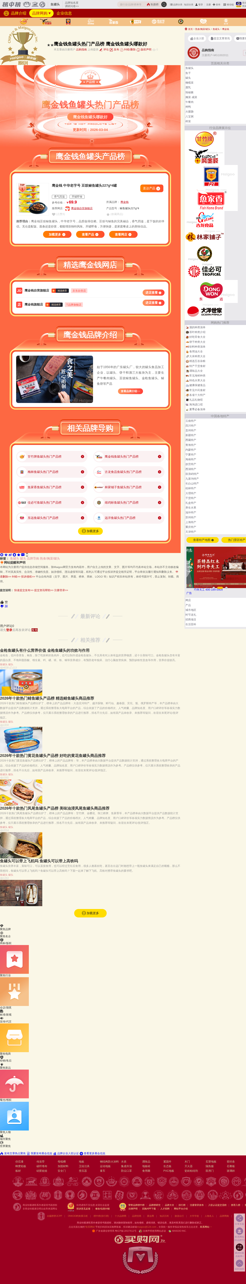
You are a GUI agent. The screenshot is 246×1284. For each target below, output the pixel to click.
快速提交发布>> (23, 590)
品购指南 (81, 49)
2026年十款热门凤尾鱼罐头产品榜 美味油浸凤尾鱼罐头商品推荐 (55, 808)
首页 (190, 29)
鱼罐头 (14, 558)
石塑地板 (211, 1161)
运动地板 (105, 1166)
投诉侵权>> (28, 576)
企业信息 (64, 13)
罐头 (23, 558)
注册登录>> (61, 590)
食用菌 (146, 1170)
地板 (81, 1161)
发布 (218, 4)
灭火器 (188, 1166)
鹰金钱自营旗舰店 (82, 208)
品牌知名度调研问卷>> (72, 4)
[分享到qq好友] (14, 554)
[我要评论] (23, 554)
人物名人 (209, 1216)
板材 (18, 1170)
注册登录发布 (197, 1205)
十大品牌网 (120, 1216)
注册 (208, 4)
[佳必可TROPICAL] (204, 271)
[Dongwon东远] (211, 291)
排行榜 (182, 1205)
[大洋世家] (204, 311)
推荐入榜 (235, 1205)
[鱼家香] (211, 199)
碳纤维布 (42, 1166)
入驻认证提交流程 (217, 1205)
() (60, 214)
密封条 (231, 1161)
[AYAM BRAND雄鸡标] (204, 253)
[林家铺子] (204, 236)
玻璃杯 (231, 1170)
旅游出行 (179, 1216)
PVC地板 (168, 1170)
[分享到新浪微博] (10, 554)
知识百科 (164, 1216)
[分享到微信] (1, 554)
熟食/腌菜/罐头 (50, 558)
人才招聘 (165, 1208)
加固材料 (63, 1166)
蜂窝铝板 (20, 1166)
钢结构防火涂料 (109, 1161)
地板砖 (146, 1166)
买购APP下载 (149, 1208)
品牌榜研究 (154, 1205)
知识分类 (188, 4)
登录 (200, 4)
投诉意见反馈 (83, 1208)
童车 (102, 1170)
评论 (106, 49)
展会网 (150, 1216)
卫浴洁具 (84, 1166)
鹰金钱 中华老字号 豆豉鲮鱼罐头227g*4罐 (84, 185)
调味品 (146, 1161)
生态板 (167, 1166)
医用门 (210, 1170)
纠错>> (16, 576)
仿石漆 (19, 1161)
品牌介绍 (18, 13)
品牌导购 (33, 558)
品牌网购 (39, 13)
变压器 (83, 1170)
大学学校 (194, 1216)
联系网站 (206, 1227)
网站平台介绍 (181, 1208)
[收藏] (18, 554)
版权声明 (145, 49)
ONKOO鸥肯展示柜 (78, 1216)
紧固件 (167, 1161)
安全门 (62, 1170)
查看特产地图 (202, 539)
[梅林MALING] (211, 176)
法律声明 (133, 1208)
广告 (189, 593)
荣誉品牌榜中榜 (136, 1205)
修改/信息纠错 (102, 1208)
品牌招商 (136, 1216)
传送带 (41, 1161)
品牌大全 (169, 1205)
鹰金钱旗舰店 (34, 304)
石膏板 (231, 1166)
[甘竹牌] (204, 138)
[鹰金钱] (204, 156)
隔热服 (210, 1166)
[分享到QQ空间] (6, 554)
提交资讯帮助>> (43, 590)
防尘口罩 (126, 1170)
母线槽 (62, 1161)
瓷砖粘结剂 (191, 1170)
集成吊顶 (126, 1166)
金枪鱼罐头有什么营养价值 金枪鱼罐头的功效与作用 (45, 650)
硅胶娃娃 (42, 1170)
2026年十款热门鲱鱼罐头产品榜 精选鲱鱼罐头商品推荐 (47, 698)
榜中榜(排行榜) (101, 1216)
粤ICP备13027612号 (125, 1231)
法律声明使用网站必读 (154, 1231)
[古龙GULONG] (204, 219)
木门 (187, 1161)
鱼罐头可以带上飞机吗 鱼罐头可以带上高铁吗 (39, 861)
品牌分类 (177, 4)
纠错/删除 (129, 49)
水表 (123, 1161)
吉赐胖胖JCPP (54, 1216)
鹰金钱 (125, 201)
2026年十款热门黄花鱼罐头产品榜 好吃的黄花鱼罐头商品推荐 (53, 755)
